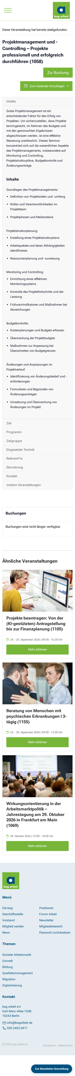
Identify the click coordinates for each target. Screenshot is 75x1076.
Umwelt (7, 961)
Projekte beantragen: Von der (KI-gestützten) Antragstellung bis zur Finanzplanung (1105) (35, 623)
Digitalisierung (12, 985)
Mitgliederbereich (50, 926)
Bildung (7, 967)
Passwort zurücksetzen (54, 932)
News (6, 932)
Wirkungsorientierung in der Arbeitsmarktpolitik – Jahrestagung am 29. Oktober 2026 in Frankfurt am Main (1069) (35, 814)
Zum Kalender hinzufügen (47, 86)
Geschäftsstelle (12, 914)
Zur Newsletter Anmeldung (51, 1068)
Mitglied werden (13, 926)
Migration (8, 979)
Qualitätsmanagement (17, 973)
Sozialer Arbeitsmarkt (16, 955)
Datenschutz (65, 1045)
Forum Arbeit (48, 914)
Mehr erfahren (37, 649)
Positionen (46, 908)
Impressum (49, 1045)
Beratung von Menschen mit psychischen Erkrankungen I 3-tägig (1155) (36, 716)
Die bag (7, 908)
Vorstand (8, 920)
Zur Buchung (58, 72)
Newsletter (46, 920)
